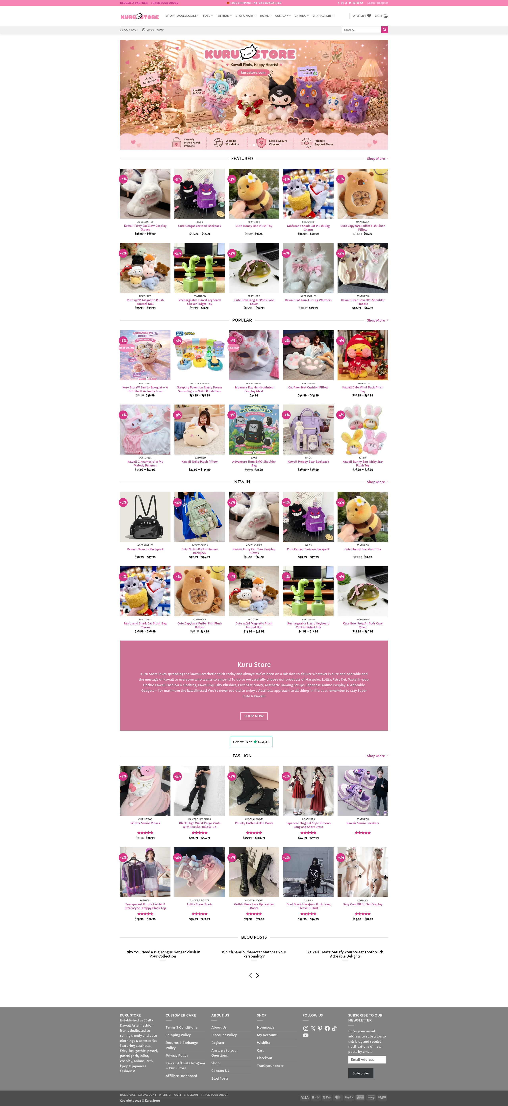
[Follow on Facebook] (339, 3)
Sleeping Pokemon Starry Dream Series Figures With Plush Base (199, 389)
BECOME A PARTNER (134, 2)
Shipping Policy (178, 1035)
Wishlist (263, 1043)
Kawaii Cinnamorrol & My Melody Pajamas (145, 463)
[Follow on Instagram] (342, 3)
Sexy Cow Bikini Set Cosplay (362, 904)
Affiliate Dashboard (181, 1076)
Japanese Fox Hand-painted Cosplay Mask (254, 389)
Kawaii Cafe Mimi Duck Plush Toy (362, 389)
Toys (206, 15)
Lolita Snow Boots (200, 904)
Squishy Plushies (222, 685)
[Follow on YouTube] (361, 3)
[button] (377, 3)
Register (217, 1043)
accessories (187, 15)
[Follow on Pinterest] (358, 3)
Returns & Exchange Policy (182, 1045)
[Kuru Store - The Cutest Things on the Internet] (140, 15)
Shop (170, 15)
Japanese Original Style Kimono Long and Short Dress (308, 825)
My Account (267, 1035)
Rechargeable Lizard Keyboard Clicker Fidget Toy (200, 302)
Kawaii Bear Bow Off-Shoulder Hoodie (363, 302)
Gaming (300, 15)
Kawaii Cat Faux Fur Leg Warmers (308, 300)
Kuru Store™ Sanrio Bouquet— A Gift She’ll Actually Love (145, 389)
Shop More (376, 159)
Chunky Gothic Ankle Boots (254, 823)
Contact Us (220, 1071)
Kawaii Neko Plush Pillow (200, 462)
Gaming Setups (293, 685)
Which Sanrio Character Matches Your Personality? (254, 954)
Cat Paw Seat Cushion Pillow (308, 387)
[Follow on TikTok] (346, 3)
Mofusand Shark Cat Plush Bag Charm (308, 227)
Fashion (222, 15)
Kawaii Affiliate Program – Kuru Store (185, 1065)
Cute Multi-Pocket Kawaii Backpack (200, 551)
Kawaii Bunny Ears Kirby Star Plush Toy (363, 463)
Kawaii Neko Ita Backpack (145, 549)
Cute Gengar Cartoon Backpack (199, 226)
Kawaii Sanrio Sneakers (363, 823)
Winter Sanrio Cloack (145, 823)
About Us (218, 1027)
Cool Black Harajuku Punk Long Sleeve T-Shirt (308, 906)
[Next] (377, 95)
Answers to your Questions (224, 1053)
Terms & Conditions (181, 1027)
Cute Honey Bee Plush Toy (254, 226)
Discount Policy (224, 1035)
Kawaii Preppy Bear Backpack (308, 462)
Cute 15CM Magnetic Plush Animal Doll (145, 302)
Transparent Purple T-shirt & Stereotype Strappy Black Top (145, 906)
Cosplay (281, 15)
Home (264, 15)
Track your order (164, 2)
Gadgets (147, 691)
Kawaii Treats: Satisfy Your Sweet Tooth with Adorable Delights (345, 954)
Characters (322, 15)
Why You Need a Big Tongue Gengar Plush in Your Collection (162, 954)
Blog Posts (219, 1078)
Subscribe (361, 1073)
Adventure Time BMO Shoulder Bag (254, 463)
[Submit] (384, 29)
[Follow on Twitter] (350, 3)
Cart (260, 1050)
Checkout (264, 1058)
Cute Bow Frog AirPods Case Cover (254, 302)
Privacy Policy (177, 1055)
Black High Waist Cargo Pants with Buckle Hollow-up (199, 825)
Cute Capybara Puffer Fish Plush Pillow (363, 227)
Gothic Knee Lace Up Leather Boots (254, 906)
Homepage (265, 1027)
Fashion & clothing (181, 685)
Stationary (245, 15)
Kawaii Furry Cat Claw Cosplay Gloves (145, 227)
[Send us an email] (354, 3)
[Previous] (130, 95)
